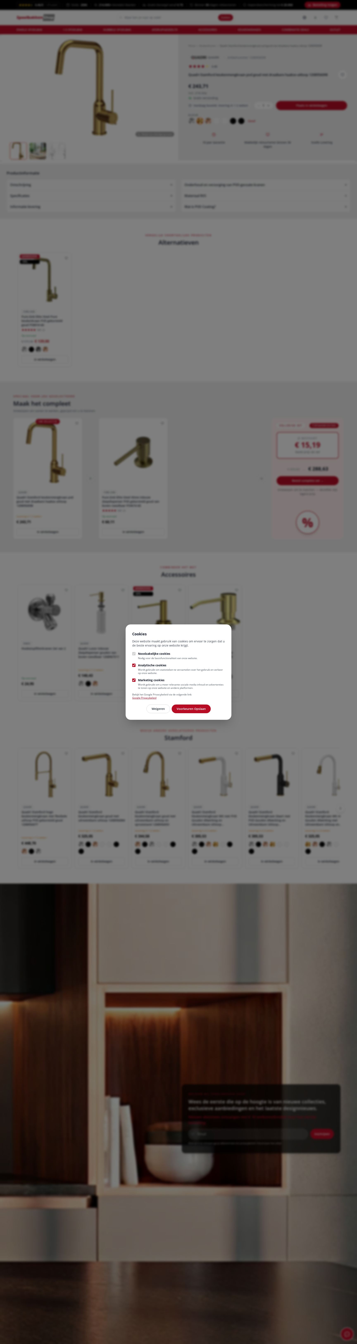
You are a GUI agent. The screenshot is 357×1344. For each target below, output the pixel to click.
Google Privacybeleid (144, 698)
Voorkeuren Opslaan (191, 709)
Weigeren (158, 709)
